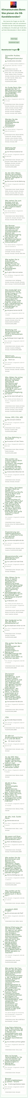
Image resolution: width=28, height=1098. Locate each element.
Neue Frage (14, 38)
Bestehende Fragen (14, 42)
